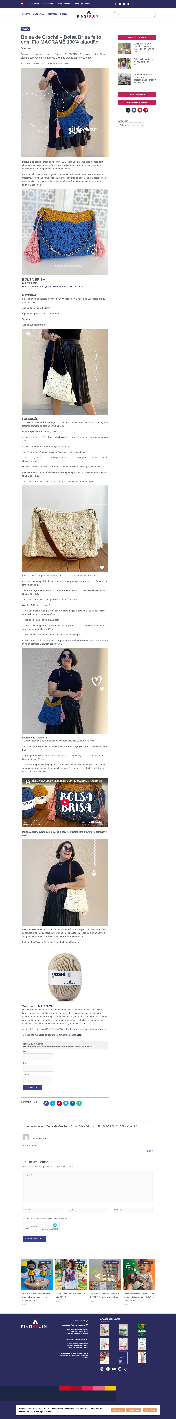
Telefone (26, 1074)
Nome (25, 1063)
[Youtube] (124, 4)
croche (44, 64)
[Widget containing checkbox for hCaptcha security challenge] (41, 1226)
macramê (51, 64)
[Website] (133, 1210)
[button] (25, 29)
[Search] (153, 14)
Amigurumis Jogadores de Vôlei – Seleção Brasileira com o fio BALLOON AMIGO (36, 1297)
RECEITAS (26, 14)
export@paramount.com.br (75, 1339)
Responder (149, 1151)
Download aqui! (105, 1321)
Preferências (117, 1410)
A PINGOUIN (34, 4)
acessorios (31, 64)
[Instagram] (116, 4)
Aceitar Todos (150, 1410)
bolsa (38, 64)
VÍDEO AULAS (38, 14)
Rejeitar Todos (134, 1410)
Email (25, 1051)
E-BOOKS (63, 14)
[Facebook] (120, 4)
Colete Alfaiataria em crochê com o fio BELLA (143, 62)
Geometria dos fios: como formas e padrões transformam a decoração (145, 78)
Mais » (23, 1304)
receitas (59, 64)
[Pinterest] (127, 4)
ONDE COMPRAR (64, 4)
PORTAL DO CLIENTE (82, 4)
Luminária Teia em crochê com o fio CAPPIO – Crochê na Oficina (144, 48)
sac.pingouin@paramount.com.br (73, 1325)
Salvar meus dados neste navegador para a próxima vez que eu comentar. (47, 1218)
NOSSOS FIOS (48, 4)
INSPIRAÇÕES (52, 14)
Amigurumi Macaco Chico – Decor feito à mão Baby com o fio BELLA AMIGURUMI (139, 1297)
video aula (67, 64)
